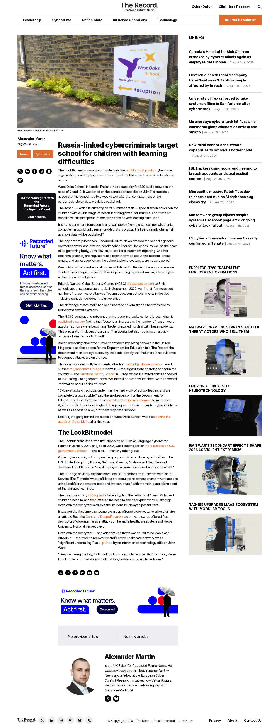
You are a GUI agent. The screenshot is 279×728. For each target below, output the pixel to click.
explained (105, 543)
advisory (94, 457)
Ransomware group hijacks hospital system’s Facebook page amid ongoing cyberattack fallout (222, 220)
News (24, 154)
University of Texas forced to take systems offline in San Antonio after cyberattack (219, 103)
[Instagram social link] (61, 720)
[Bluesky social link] (79, 720)
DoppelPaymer (111, 516)
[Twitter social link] (42, 720)
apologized (96, 495)
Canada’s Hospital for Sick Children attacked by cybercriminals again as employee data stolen (221, 56)
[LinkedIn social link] (51, 720)
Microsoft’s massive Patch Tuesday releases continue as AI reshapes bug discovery (221, 196)
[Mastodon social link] (70, 720)
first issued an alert (140, 284)
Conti (89, 516)
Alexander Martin (31, 139)
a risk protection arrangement (130, 400)
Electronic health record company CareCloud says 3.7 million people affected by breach (219, 80)
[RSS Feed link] (89, 720)
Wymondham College (85, 369)
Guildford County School (97, 374)
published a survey (71, 321)
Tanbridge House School (142, 364)
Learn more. (37, 217)
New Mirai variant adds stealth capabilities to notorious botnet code (220, 150)
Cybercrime (43, 154)
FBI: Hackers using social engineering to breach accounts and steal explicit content (223, 173)
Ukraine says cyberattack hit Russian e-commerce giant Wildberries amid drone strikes (223, 126)
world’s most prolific (140, 170)
